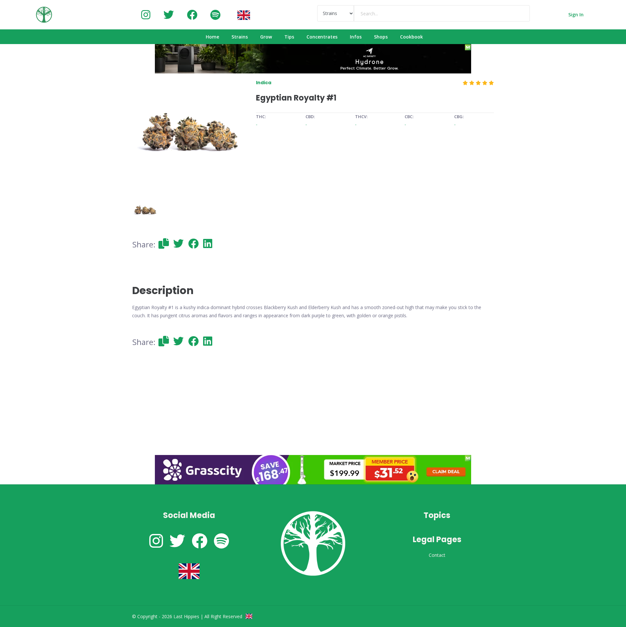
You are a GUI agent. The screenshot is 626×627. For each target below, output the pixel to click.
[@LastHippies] (146, 15)
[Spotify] (215, 15)
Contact (437, 555)
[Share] (164, 243)
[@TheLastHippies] (168, 15)
